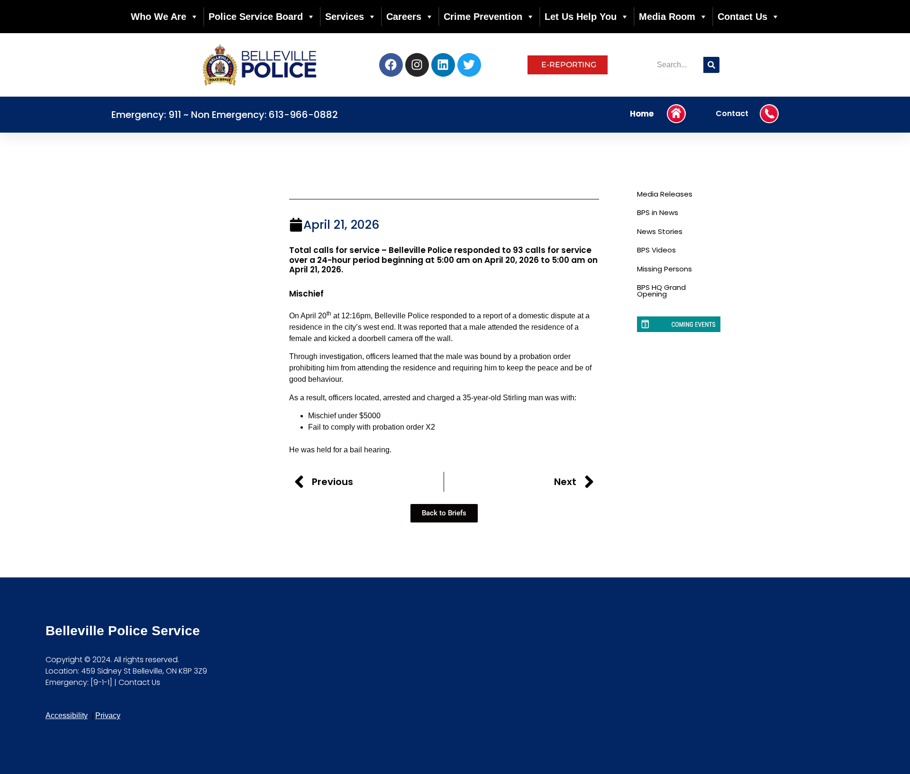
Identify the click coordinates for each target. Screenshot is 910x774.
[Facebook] (391, 65)
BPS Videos (656, 250)
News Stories (659, 231)
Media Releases (664, 194)
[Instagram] (417, 65)
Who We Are (158, 16)
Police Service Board (256, 16)
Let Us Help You (581, 16)
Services (344, 16)
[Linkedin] (443, 65)
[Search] (711, 65)
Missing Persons (664, 269)
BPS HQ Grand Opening (661, 290)
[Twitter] (469, 65)
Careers (403, 16)
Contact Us (742, 16)
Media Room (667, 16)
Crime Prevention (483, 16)
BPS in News (657, 212)
